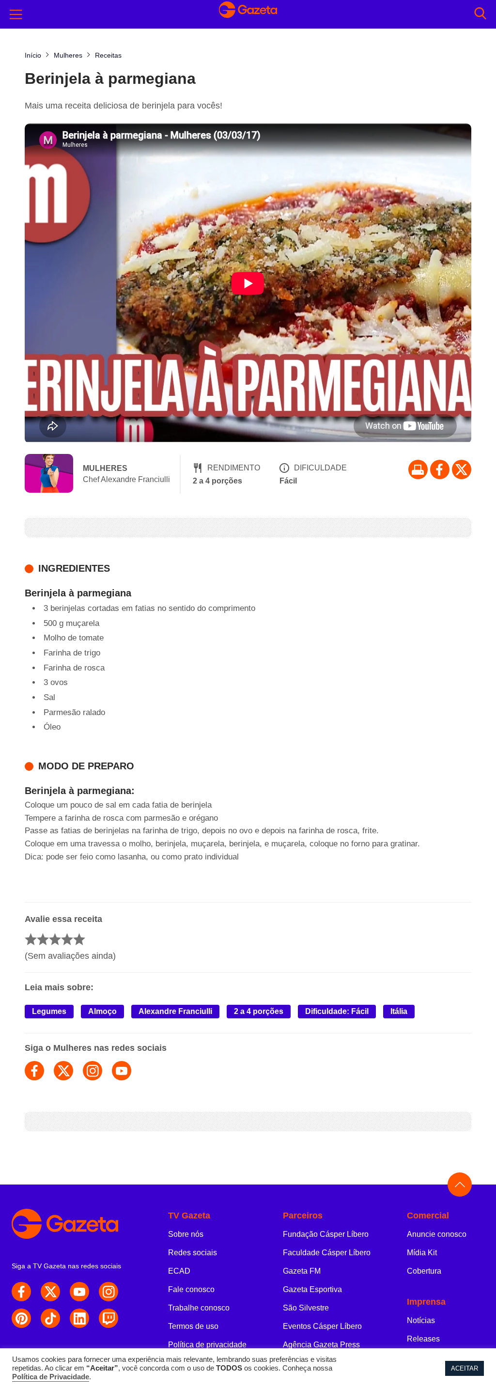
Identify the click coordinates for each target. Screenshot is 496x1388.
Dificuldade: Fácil (337, 1011)
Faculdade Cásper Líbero (327, 1252)
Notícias (421, 1320)
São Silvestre (306, 1308)
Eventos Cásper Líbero (322, 1326)
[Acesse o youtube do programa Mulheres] (121, 1070)
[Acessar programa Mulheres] (49, 474)
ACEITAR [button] (464, 1368)
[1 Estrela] (31, 939)
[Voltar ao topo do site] (460, 1184)
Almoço (102, 1011)
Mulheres (105, 468)
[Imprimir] (418, 469)
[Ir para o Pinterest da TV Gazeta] (21, 1318)
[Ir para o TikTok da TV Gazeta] (50, 1318)
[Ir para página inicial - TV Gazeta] (248, 14)
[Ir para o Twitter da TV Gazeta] (461, 469)
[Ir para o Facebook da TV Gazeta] (440, 469)
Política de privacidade (207, 1345)
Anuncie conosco (436, 1234)
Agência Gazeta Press (321, 1345)
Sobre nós (185, 1234)
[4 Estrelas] (67, 939)
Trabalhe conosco (199, 1308)
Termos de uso (193, 1326)
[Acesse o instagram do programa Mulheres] (92, 1070)
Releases (423, 1339)
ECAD (179, 1271)
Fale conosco (191, 1289)
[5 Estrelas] (79, 939)
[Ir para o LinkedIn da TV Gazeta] (79, 1318)
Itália (398, 1011)
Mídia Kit (422, 1252)
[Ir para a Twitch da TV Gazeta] (108, 1318)
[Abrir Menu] (16, 14)
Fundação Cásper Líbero (326, 1234)
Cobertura (424, 1271)
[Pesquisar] (480, 14)
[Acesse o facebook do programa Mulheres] (34, 1070)
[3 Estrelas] (55, 939)
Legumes (49, 1011)
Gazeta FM (302, 1271)
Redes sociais (192, 1252)
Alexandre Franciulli (175, 1011)
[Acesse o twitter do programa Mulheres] (63, 1070)
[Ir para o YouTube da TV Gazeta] (79, 1291)
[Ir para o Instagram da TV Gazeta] (108, 1291)
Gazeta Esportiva (312, 1289)
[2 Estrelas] (43, 939)
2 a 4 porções (258, 1011)
